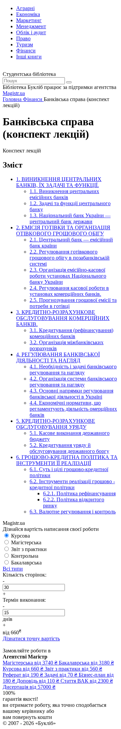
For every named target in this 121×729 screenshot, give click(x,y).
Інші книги (29, 56)
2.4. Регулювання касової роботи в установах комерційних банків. (69, 291)
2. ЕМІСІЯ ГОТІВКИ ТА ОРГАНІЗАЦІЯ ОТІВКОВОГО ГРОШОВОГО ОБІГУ (63, 230)
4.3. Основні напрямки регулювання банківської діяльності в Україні (71, 394)
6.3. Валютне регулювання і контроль (73, 511)
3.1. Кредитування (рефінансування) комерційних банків (71, 333)
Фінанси (26, 50)
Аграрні (25, 8)
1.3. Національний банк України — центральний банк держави (70, 218)
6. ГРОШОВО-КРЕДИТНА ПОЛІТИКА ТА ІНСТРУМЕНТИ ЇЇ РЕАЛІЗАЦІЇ (67, 460)
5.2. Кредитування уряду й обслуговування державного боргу (69, 448)
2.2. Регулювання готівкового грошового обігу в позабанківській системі (70, 258)
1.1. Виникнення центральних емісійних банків (64, 194)
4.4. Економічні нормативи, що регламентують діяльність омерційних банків (73, 409)
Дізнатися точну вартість (31, 638)
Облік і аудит (31, 32)
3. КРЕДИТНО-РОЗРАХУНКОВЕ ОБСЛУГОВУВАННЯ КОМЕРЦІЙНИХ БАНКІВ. (63, 318)
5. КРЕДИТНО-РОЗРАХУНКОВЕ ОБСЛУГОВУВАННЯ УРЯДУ (55, 424)
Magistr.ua (14, 93)
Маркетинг (29, 20)
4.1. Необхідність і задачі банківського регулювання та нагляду (73, 369)
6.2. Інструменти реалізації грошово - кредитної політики (72, 484)
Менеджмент (31, 26)
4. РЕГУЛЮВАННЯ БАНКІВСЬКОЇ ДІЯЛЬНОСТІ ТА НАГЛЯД (58, 357)
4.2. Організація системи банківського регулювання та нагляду (73, 382)
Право (23, 38)
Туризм (24, 44)
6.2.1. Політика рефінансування (79, 493)
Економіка (28, 14)
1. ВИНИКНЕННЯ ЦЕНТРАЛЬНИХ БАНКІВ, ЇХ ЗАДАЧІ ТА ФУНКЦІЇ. (59, 182)
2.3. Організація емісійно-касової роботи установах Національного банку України (68, 276)
